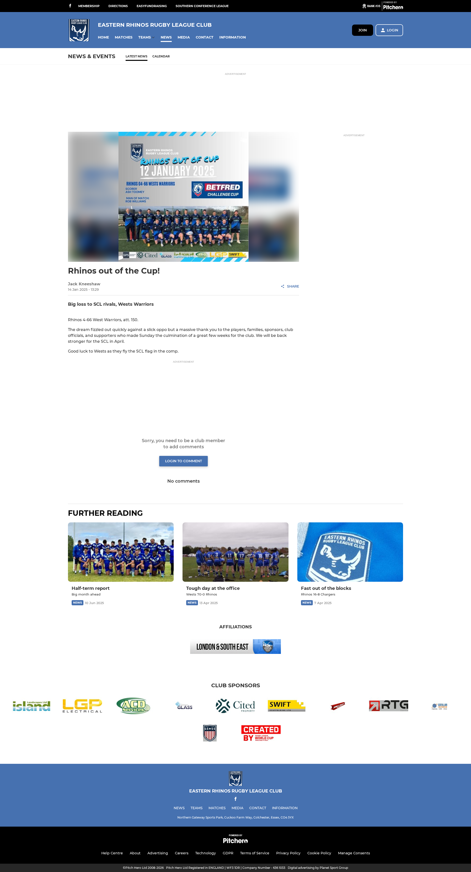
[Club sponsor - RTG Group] (388, 707)
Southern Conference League (202, 6)
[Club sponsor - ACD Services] (133, 707)
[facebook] (70, 6)
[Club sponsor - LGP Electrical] (82, 707)
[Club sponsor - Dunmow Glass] (184, 707)
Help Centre (112, 853)
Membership (89, 6)
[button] (103, 37)
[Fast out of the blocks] (350, 552)
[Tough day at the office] (235, 552)
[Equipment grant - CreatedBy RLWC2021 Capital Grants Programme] (261, 734)
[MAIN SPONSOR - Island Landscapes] (31, 707)
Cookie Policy (319, 853)
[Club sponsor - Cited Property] (235, 707)
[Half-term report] (121, 552)
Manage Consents (354, 853)
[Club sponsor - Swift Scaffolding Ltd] (286, 707)
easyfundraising (152, 6)
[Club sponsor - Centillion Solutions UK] (439, 707)
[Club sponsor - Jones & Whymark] (337, 707)
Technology (205, 853)
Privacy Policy (288, 853)
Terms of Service (254, 853)
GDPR (228, 853)
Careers (181, 853)
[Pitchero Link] (393, 8)
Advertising (157, 853)
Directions (118, 6)
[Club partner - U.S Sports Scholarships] (210, 734)
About (135, 853)
